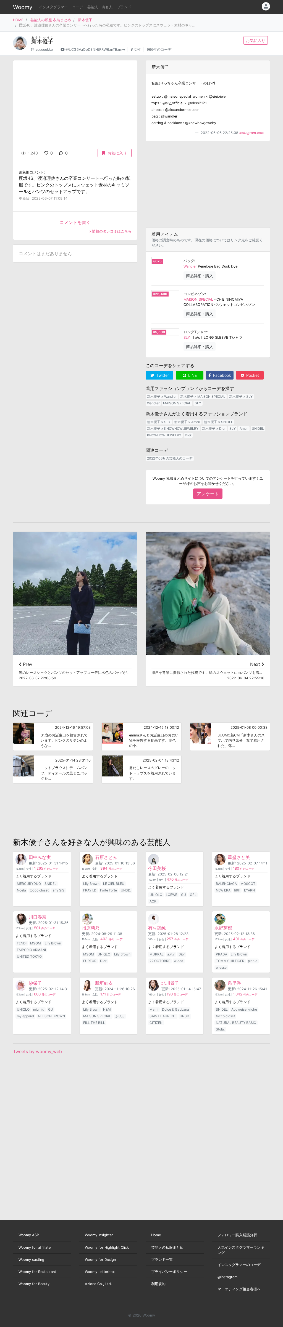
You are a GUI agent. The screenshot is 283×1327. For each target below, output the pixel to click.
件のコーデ (46, 868)
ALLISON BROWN (51, 1016)
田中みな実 (40, 857)
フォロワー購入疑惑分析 (237, 1235)
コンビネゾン (194, 294)
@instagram (227, 1277)
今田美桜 (157, 868)
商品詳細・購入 (199, 275)
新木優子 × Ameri (187, 422)
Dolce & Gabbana (175, 1009)
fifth (237, 890)
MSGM (35, 943)
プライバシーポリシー (169, 1272)
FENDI (22, 943)
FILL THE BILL (94, 1023)
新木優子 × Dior (214, 428)
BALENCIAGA (226, 884)
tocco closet (39, 890)
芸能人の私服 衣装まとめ (50, 20)
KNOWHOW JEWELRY (164, 435)
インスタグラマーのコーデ (239, 1265)
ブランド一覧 (162, 1259)
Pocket (252, 375)
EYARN (249, 890)
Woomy (22, 7)
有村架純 (157, 928)
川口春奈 (37, 917)
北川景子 (170, 983)
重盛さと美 (239, 857)
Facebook (221, 375)
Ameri (244, 428)
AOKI (153, 901)
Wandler (190, 266)
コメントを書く (75, 222)
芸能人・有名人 (99, 7)
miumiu (38, 1009)
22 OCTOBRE (160, 961)
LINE (192, 375)
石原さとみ (106, 857)
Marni (154, 1009)
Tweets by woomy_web (37, 1051)
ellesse (221, 967)
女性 (137, 49)
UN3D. (126, 890)
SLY (187, 337)
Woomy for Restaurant (37, 1272)
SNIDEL (258, 428)
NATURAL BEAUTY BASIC (236, 1023)
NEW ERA (223, 890)
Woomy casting (31, 1259)
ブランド (124, 7)
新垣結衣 (104, 983)
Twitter (162, 375)
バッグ (189, 261)
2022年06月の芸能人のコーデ (169, 458)
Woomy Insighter (99, 1235)
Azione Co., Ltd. (98, 1284)
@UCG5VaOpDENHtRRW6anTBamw (95, 49)
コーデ (77, 7)
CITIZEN (156, 1023)
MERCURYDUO (29, 884)
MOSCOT (247, 884)
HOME (18, 20)
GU (183, 895)
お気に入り (255, 40)
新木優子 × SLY (241, 396)
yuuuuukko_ (45, 49)
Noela (21, 890)
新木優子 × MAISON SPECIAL (202, 396)
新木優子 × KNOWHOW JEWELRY (172, 428)
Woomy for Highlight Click (107, 1247)
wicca (178, 961)
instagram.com (251, 133)
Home (156, 1235)
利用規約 (158, 1284)
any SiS (58, 890)
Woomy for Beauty (34, 1284)
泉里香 (234, 983)
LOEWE (171, 895)
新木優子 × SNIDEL (218, 422)
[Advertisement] (208, 184)
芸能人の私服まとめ (167, 1247)
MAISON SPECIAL (198, 299)
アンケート (208, 493)
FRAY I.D (89, 890)
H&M (107, 1009)
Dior (188, 435)
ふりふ (120, 1016)
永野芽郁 (223, 928)
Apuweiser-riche (244, 1009)
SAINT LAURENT (163, 1016)
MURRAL (157, 954)
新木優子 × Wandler (162, 396)
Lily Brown (91, 884)
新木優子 (85, 20)
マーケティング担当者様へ (239, 1289)
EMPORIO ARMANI (31, 950)
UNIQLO (156, 895)
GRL (193, 895)
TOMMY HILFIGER (230, 961)
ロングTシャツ (195, 332)
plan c (252, 961)
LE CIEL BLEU (113, 884)
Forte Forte (108, 890)
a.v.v (171, 954)
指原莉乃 (90, 928)
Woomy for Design (100, 1259)
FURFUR (89, 961)
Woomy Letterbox (100, 1272)
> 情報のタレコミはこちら (110, 231)
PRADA (221, 954)
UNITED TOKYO (29, 956)
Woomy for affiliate (35, 1247)
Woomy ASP (29, 1235)
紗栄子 (35, 983)
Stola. (220, 1029)
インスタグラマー (53, 7)
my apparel (25, 1016)
